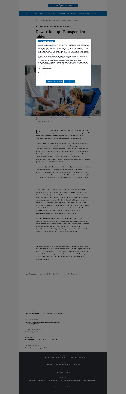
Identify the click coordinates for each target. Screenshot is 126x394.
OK (69, 81)
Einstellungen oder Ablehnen (54, 81)
